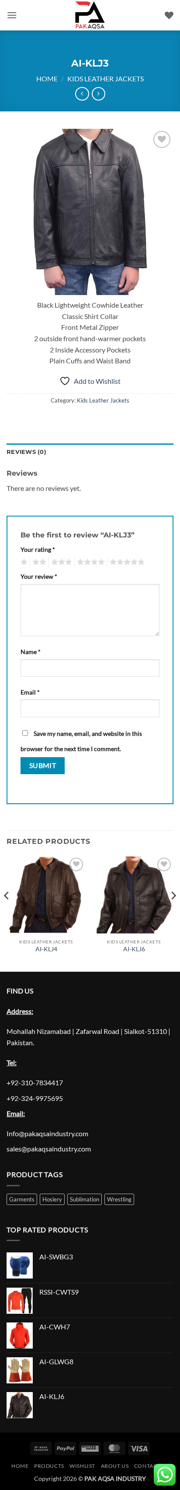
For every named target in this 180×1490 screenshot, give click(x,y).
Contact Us (151, 1466)
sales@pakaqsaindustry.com (49, 1148)
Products (49, 1466)
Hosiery (52, 1199)
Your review (39, 576)
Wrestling (119, 1199)
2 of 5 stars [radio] (38, 562)
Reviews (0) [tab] (26, 452)
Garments (22, 1199)
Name (31, 651)
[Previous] (7, 913)
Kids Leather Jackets (105, 78)
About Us (115, 1466)
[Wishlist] (169, 15)
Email (30, 692)
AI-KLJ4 (46, 949)
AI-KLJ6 (134, 949)
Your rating (38, 549)
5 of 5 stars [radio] (126, 562)
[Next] (173, 913)
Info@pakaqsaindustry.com (47, 1133)
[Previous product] (98, 94)
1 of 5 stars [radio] (23, 562)
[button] (12, 15)
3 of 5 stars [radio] (60, 562)
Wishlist (82, 1466)
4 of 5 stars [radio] (89, 562)
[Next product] (82, 94)
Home (47, 78)
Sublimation (84, 1199)
